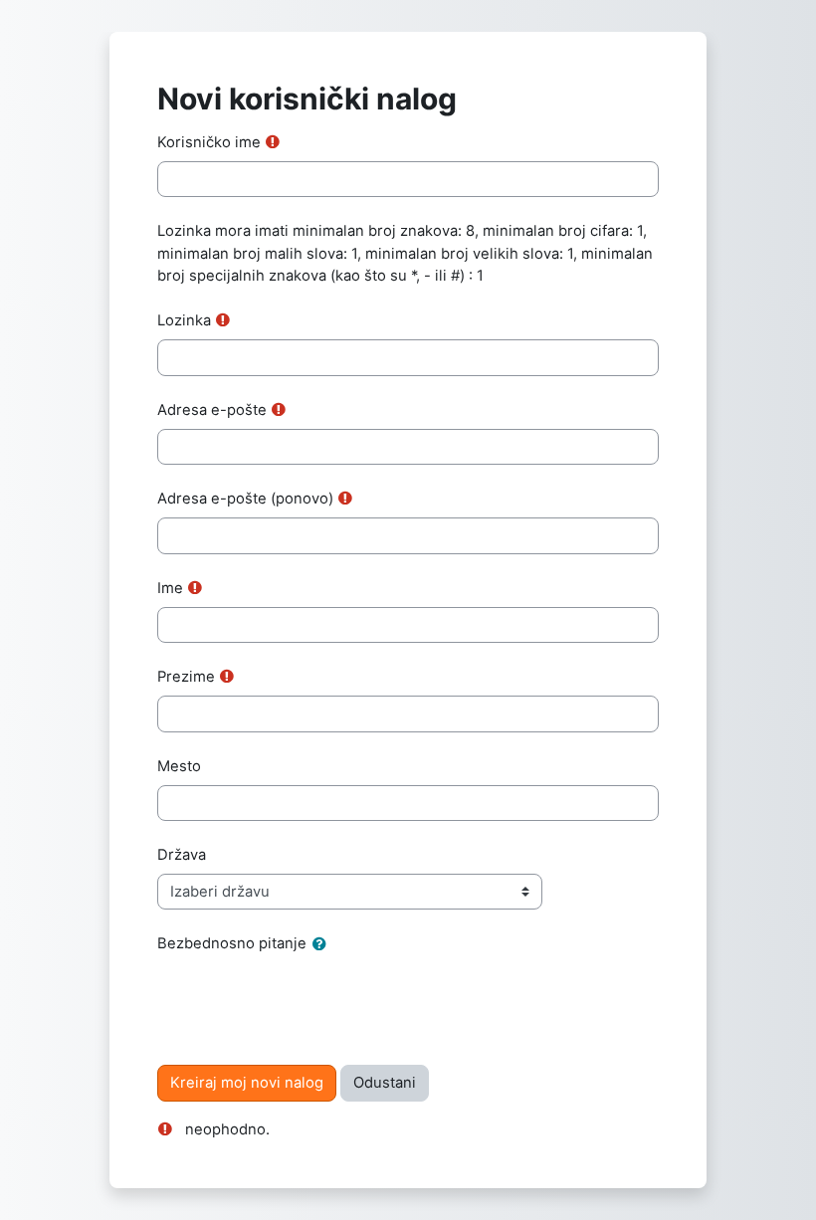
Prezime (186, 677)
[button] (323, 944)
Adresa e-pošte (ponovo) (245, 499)
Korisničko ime (209, 142)
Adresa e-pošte (212, 410)
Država (181, 855)
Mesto (179, 766)
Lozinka (184, 320)
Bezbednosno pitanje (231, 943)
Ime (170, 588)
